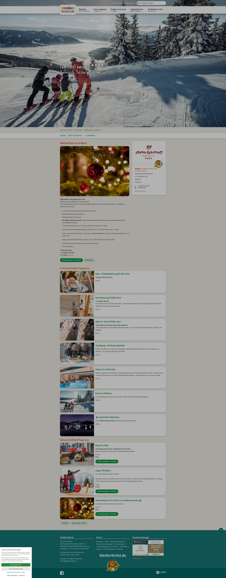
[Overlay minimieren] (29, 549)
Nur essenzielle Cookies (16, 569)
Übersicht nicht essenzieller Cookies (16, 572)
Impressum (22, 575)
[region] (15, 557)
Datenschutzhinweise (12, 575)
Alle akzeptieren (14, 565)
